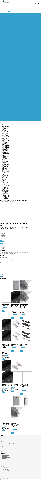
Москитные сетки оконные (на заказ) (10, 83)
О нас (3, 62)
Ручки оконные (8, 49)
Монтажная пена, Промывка (9, 77)
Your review (2, 274)
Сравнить (1, 243)
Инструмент (7, 17)
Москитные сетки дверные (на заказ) (10, 82)
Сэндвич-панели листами (9, 88)
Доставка (5, 56)
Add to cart (5, 307)
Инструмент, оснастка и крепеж (9, 16)
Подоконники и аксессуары (9, 92)
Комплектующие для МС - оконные (22, 200)
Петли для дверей (8, 43)
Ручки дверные (8, 44)
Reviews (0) (3, 248)
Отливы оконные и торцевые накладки (11, 90)
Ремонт (5, 59)
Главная (4, 14)
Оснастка (6, 73)
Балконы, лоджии (6, 52)
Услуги (4, 55)
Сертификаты (6, 64)
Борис (1, 451)
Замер (5, 60)
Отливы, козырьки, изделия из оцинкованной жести (11, 89)
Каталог (4, 15)
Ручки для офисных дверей (10, 45)
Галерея (4, 61)
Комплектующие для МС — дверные (10, 80)
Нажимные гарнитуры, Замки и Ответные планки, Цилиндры (14, 95)
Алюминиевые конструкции (8, 53)
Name (1, 262)
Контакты (4, 67)
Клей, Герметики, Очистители (9, 75)
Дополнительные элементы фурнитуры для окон (13, 47)
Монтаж (5, 57)
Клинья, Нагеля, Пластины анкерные (10, 76)
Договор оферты (6, 65)
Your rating (2, 268)
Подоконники (6, 91)
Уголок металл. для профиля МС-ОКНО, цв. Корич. (7, 227)
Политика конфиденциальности (9, 66)
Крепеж (7, 18)
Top (0, 479)
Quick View (3, 311)
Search (9, 11)
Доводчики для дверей (8, 94)
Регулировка (6, 58)
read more (2, 439)
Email (1, 264)
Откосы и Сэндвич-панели (8, 85)
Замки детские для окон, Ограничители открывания (13, 48)
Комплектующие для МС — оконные (10, 81)
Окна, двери (6, 51)
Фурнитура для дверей (7, 93)
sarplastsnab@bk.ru (5, 470)
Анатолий (2, 446)
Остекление (4, 50)
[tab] (15, 247)
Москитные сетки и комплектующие (9, 79)
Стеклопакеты (6, 54)
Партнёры (5, 63)
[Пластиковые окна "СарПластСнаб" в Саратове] (2, 0)
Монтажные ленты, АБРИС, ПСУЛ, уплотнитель (12, 78)
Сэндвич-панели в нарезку (9, 87)
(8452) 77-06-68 (36, 3)
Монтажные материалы (7, 74)
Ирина (2, 441)
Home (1, 200)
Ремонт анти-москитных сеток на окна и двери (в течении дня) (14, 84)
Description (3, 247)
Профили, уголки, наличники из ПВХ (10, 86)
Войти (1, 10)
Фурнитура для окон (7, 46)
